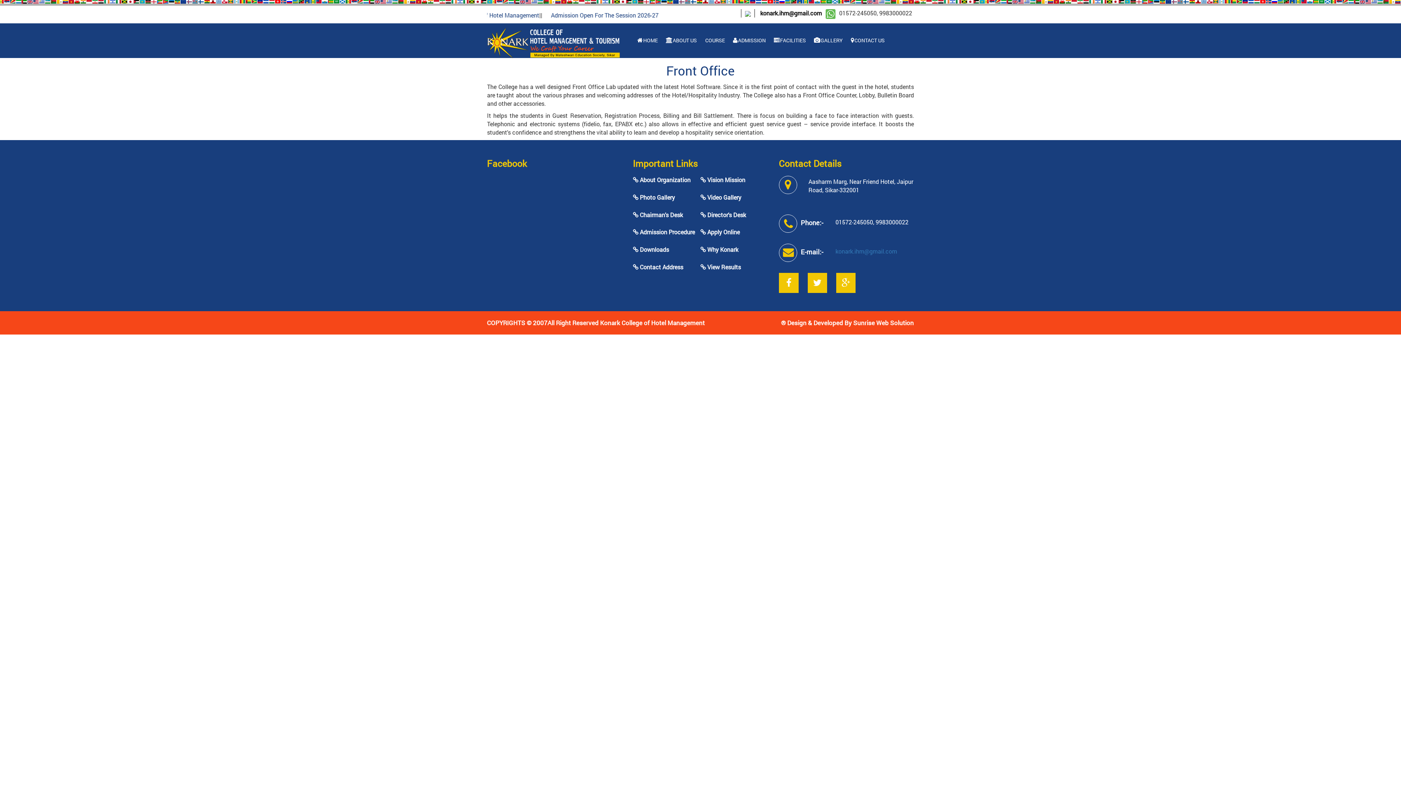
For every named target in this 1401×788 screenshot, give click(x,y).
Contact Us (869, 40)
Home (650, 40)
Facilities (792, 40)
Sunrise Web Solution (883, 322)
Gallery (831, 40)
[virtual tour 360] (748, 13)
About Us (684, 40)
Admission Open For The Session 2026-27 (582, 15)
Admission (751, 40)
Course (714, 40)
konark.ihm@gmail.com (791, 13)
